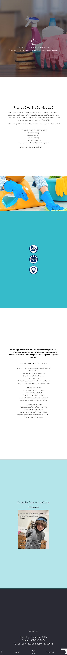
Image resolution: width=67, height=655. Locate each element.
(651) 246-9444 (38, 640)
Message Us (50, 652)
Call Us (17, 652)
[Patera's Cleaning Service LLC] (33, 42)
